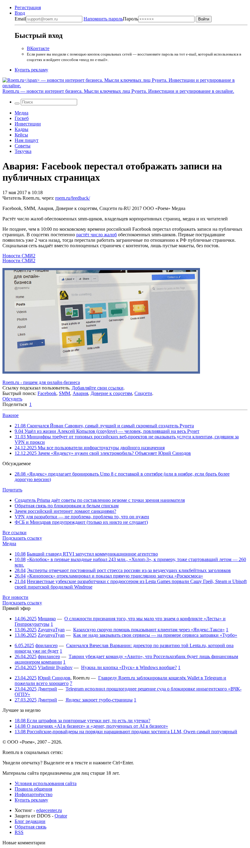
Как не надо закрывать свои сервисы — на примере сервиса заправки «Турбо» (155, 635)
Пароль (111, 18)
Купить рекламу (31, 69)
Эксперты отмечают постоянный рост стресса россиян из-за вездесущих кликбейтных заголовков (129, 570)
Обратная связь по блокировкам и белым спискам (67, 505)
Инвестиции (28, 123)
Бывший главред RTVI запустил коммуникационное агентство (92, 553)
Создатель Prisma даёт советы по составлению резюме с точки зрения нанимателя (100, 500)
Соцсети (143, 393)
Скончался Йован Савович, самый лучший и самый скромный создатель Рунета (104, 425)
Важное (10, 415)
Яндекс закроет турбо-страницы (99, 699)
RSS (19, 832)
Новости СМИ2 (18, 255)
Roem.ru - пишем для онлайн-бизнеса (41, 382)
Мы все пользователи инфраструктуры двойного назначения (90, 447)
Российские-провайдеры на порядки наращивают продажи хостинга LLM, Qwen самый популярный (126, 731)
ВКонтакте (38, 48)
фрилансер (46, 645)
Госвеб (22, 118)
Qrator (61, 815)
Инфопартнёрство (33, 794)
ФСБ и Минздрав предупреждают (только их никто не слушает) (81, 522)
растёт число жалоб (96, 234)
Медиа (21, 112)
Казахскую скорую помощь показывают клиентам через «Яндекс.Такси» (149, 629)
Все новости (15, 597)
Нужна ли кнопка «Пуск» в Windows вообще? (129, 667)
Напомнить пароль (103, 18)
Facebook (47, 393)
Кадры (21, 129)
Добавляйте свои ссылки (97, 387)
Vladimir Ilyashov (55, 667)
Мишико (47, 618)
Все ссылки (14, 532)
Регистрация (28, 7)
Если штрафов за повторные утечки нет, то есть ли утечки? (82, 720)
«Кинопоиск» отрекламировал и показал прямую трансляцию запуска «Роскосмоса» (115, 575)
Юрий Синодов (54, 677)
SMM (64, 393)
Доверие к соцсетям (111, 393)
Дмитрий (47, 688)
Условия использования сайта (46, 783)
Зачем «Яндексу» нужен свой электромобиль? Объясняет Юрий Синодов (103, 453)
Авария (80, 393)
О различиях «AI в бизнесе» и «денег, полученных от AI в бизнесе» (91, 726)
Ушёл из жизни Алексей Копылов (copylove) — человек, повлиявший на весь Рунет (107, 431)
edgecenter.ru (49, 810)
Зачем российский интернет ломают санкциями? (65, 511)
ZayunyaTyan (51, 629)
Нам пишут (26, 140)
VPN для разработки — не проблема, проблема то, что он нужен (82, 516)
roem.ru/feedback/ (72, 198)
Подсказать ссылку (22, 538)
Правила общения (33, 789)
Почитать (12, 489)
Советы (22, 145)
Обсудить (12, 398)
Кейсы (21, 134)
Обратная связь (30, 826)
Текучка (23, 151)
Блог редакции (30, 821)
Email (20, 18)
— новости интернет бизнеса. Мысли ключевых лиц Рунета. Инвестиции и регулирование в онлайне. (118, 91)
